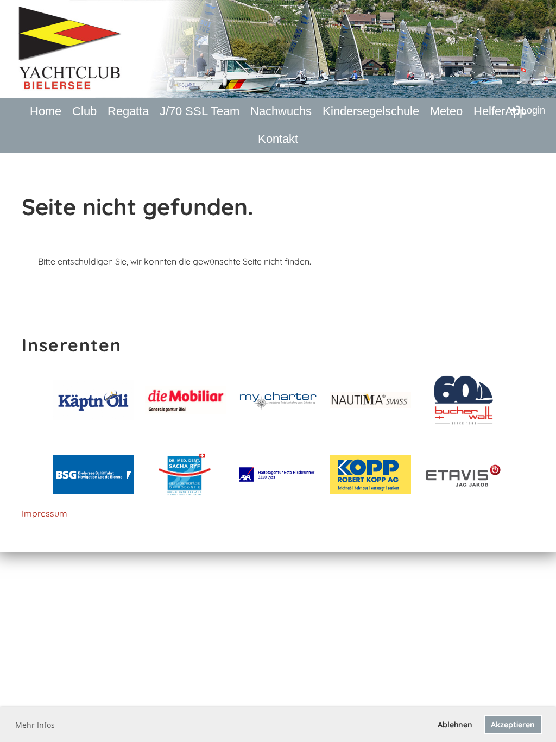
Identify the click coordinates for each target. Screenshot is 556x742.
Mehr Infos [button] (35, 725)
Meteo (446, 111)
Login (533, 110)
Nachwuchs (281, 111)
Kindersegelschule (371, 111)
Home (45, 111)
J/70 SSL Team (199, 111)
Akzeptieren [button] (513, 725)
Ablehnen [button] (455, 725)
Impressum (44, 513)
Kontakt (278, 139)
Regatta (128, 111)
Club (84, 111)
